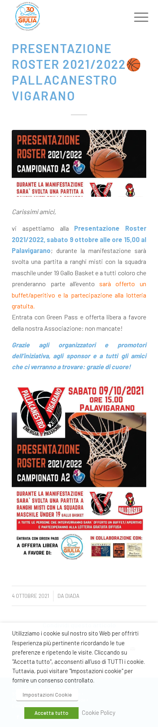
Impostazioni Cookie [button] (47, 694)
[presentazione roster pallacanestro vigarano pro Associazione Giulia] (79, 163)
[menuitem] (135, 17)
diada (72, 596)
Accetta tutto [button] (51, 713)
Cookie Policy (98, 712)
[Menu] (135, 17)
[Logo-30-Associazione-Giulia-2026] (65, 16)
